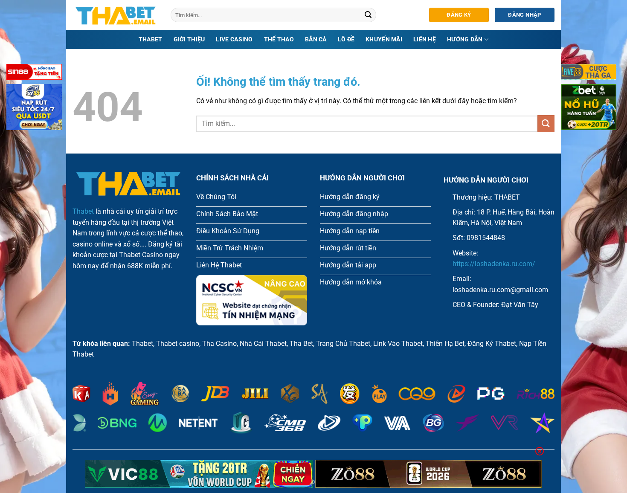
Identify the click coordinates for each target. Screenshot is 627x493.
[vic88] (199, 474)
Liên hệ (424, 39)
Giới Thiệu (189, 39)
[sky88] (34, 108)
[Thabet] (115, 15)
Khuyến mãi (384, 39)
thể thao (279, 39)
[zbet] (588, 108)
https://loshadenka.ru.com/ (494, 264)
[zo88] (428, 474)
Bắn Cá (316, 39)
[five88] (588, 74)
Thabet (151, 39)
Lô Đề (346, 39)
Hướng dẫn (465, 39)
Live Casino (234, 39)
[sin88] (34, 74)
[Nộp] (368, 15)
